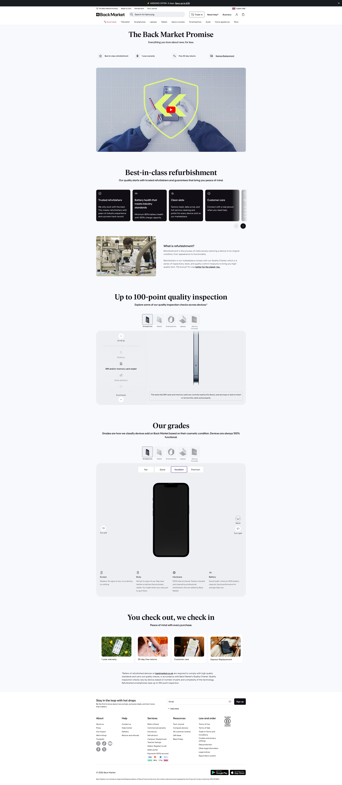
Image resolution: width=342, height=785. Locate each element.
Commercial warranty (156, 728)
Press (98, 728)
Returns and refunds (130, 735)
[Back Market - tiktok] (104, 743)
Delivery (125, 731)
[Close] (339, 3)
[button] (146, 469)
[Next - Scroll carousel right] (243, 226)
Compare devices (180, 728)
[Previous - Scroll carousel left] (236, 226)
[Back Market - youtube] (110, 743)
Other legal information (208, 748)
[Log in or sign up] (236, 14)
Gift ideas (177, 735)
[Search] (131, 14)
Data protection (205, 744)
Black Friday (178, 739)
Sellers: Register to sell (156, 746)
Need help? (212, 14)
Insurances (152, 731)
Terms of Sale (204, 728)
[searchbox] (159, 14)
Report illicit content (207, 756)
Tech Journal (178, 724)
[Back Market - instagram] (98, 743)
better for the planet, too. (207, 267)
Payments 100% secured (157, 753)
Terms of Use (204, 724)
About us (100, 724)
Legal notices (204, 752)
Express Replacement (225, 56)
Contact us (126, 724)
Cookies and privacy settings (207, 739)
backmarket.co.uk (164, 673)
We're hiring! (101, 735)
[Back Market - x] (104, 749)
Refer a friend (153, 724)
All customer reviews (182, 731)
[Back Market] (110, 14)
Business (227, 14)
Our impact (101, 731)
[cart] (243, 14)
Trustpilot (100, 739)
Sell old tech (152, 735)
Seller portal (152, 750)
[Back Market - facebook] (98, 749)
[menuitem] (140, 22)
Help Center (127, 728)
